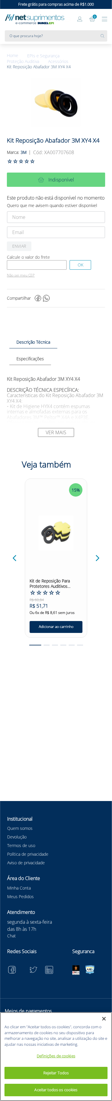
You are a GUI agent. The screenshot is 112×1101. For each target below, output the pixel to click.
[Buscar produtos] (104, 36)
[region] (56, 1056)
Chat (11, 936)
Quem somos (20, 828)
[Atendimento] (68, 19)
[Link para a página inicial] (17, 56)
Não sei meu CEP (21, 275)
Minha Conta (19, 888)
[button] (14, 558)
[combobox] (56, 36)
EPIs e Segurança (43, 56)
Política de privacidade (27, 854)
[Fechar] (104, 1018)
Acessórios (58, 61)
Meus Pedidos (20, 896)
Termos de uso (21, 845)
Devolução (17, 837)
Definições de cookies (56, 1056)
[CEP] (37, 265)
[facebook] (38, 298)
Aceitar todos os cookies (55, 1089)
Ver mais (56, 432)
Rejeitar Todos (56, 1072)
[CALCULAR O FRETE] (80, 265)
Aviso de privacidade (26, 862)
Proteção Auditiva (23, 61)
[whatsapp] (46, 298)
